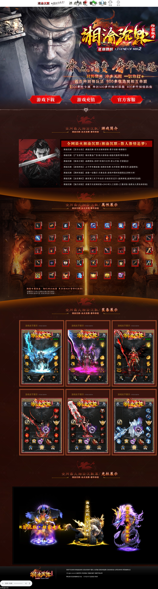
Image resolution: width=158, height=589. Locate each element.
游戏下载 (38, 99)
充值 (85, 5)
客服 (110, 5)
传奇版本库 (4, 588)
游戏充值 (79, 99)
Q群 (102, 5)
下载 (77, 5)
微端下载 (119, 99)
